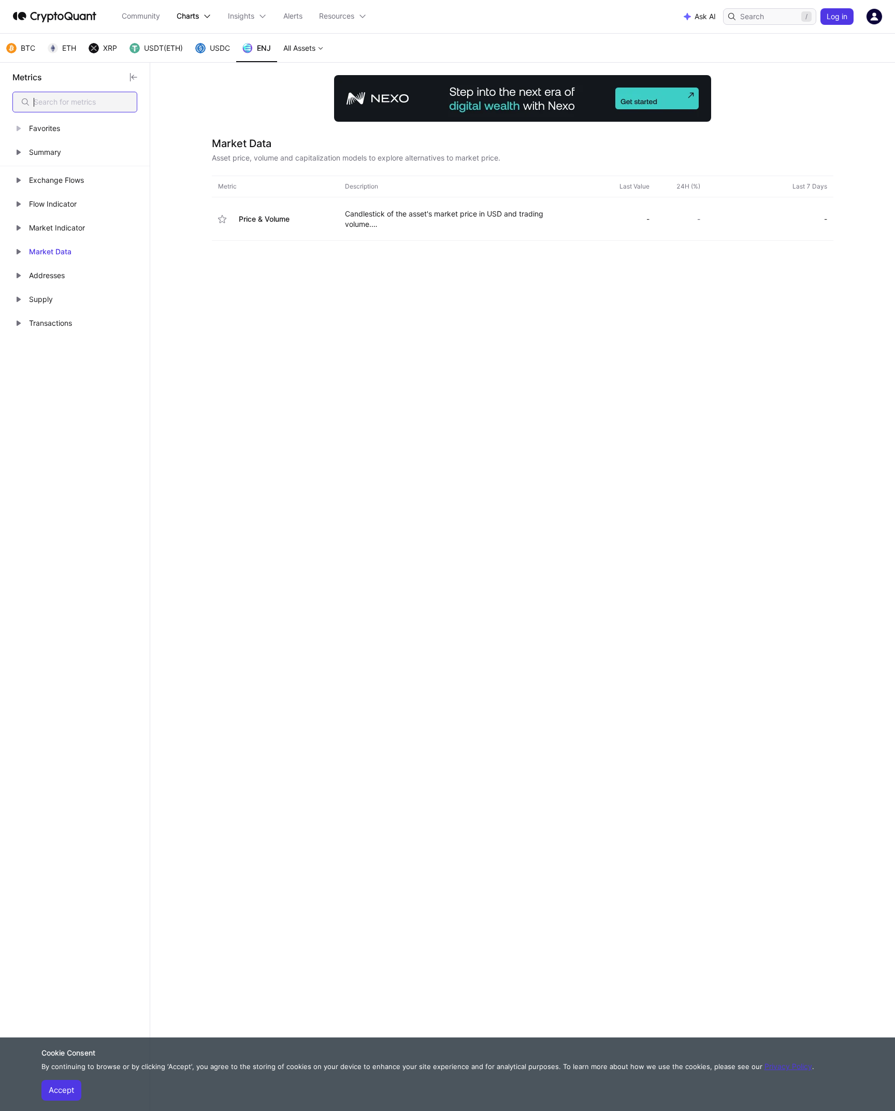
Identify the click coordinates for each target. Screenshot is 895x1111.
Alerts (292, 15)
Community (141, 15)
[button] (75, 128)
